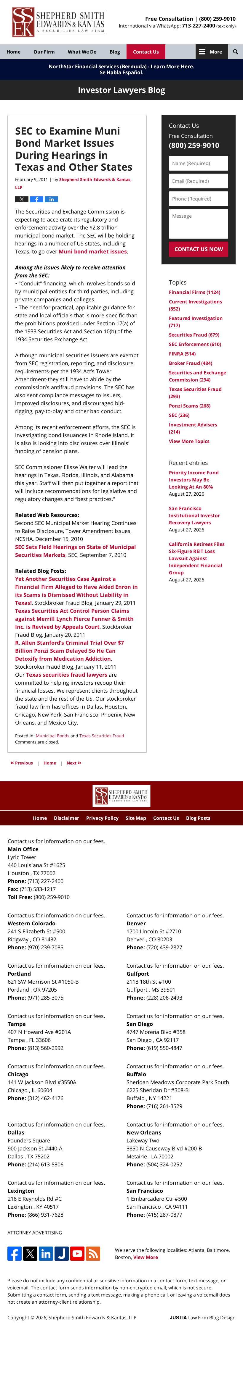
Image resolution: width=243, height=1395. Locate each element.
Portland (19, 973)
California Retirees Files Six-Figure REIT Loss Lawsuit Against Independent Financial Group (197, 558)
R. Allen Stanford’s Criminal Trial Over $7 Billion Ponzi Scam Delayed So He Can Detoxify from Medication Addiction (69, 650)
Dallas (16, 1132)
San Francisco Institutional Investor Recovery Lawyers (194, 515)
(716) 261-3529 (164, 1106)
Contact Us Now (199, 249)
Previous (21, 762)
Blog (115, 52)
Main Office (23, 849)
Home (13, 52)
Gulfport (138, 973)
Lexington (21, 1190)
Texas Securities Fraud (101, 735)
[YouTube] (77, 1254)
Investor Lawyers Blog (58, 22)
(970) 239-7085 (45, 947)
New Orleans (144, 1132)
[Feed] (93, 1254)
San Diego (140, 1023)
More (216, 52)
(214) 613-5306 (45, 1164)
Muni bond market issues (93, 251)
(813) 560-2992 (45, 1047)
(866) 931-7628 (45, 1214)
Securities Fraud (194, 335)
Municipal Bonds (52, 735)
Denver (136, 923)
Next (74, 762)
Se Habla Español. (121, 72)
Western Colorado (31, 923)
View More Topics (189, 441)
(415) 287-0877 (164, 1214)
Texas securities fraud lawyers (66, 674)
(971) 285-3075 (45, 997)
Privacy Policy (102, 818)
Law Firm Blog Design (203, 1317)
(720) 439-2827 (164, 947)
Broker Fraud (190, 363)
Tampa (17, 1023)
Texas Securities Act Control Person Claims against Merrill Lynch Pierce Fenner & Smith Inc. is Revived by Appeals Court (74, 618)
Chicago (18, 1074)
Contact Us (146, 52)
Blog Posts (198, 818)
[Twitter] (30, 1254)
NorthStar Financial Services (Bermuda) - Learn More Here (121, 66)
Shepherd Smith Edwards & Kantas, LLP (93, 1317)
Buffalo (136, 1074)
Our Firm (44, 52)
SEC (179, 415)
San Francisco (145, 1190)
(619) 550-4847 (164, 1047)
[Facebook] (14, 1254)
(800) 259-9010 (217, 18)
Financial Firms (194, 292)
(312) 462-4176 (45, 1098)
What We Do (82, 52)
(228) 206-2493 (164, 997)
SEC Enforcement (195, 344)
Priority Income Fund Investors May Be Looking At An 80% (194, 479)
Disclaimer (66, 818)
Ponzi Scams (189, 406)
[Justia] (62, 1254)
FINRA (182, 353)
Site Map (136, 818)
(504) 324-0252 (164, 1164)
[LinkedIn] (46, 1254)
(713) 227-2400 (45, 881)
